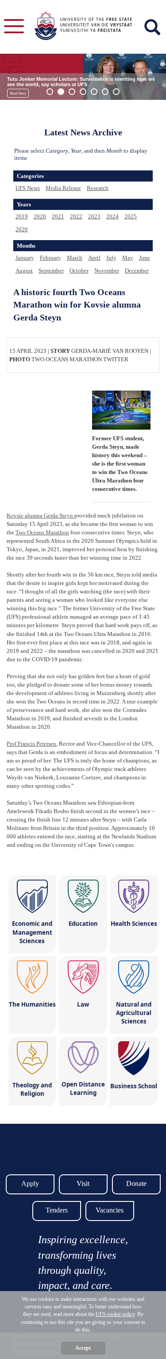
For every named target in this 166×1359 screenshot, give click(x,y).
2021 (58, 216)
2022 (76, 216)
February (50, 257)
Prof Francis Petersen (31, 743)
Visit (83, 1183)
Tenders (57, 1210)
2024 (112, 216)
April (94, 257)
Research (97, 188)
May (127, 257)
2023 (94, 216)
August (24, 270)
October (79, 270)
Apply (30, 1183)
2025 (130, 216)
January (24, 257)
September (51, 270)
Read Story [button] (18, 93)
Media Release (63, 188)
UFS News (27, 188)
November (106, 270)
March (74, 257)
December (137, 270)
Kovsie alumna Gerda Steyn (40, 515)
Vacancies (110, 1210)
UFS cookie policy (115, 1314)
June (144, 257)
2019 (21, 216)
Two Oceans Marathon (42, 532)
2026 (21, 229)
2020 (40, 216)
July (111, 257)
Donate (136, 1183)
